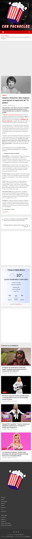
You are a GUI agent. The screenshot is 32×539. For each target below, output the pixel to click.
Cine (4, 364)
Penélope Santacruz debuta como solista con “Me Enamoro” (16, 225)
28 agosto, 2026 (6, 373)
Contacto (3, 517)
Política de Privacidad (6, 525)
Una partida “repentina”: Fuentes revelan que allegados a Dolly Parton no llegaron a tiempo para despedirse (16, 425)
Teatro (2, 505)
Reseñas (3, 507)
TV (2, 509)
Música (4, 95)
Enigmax (3, 519)
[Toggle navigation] (3, 32)
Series (2, 499)
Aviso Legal (4, 515)
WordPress (27, 536)
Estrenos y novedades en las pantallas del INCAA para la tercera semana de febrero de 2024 (16, 219)
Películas (3, 497)
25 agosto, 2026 (6, 401)
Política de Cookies (5, 523)
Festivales (3, 511)
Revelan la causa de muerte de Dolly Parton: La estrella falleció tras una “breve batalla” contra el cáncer (15, 397)
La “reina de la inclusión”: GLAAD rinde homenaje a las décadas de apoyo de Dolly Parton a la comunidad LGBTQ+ (15, 453)
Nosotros (3, 521)
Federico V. (12, 105)
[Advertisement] (16, 59)
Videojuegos (4, 501)
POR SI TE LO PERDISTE (10, 346)
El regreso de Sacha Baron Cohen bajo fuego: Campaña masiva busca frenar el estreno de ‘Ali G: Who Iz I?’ (14, 369)
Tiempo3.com (18, 304)
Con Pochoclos (13, 373)
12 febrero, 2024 (6, 105)
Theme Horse (9, 536)
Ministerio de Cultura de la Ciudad (11, 114)
